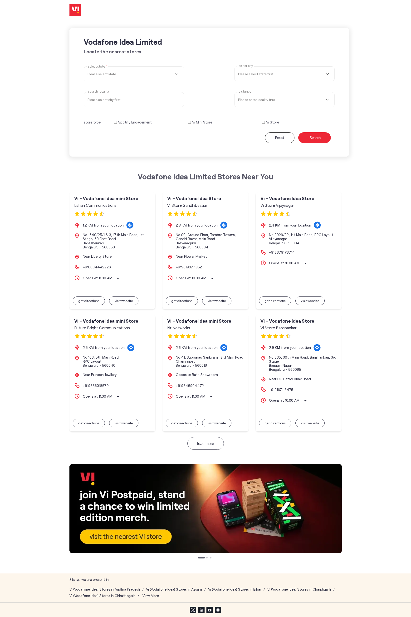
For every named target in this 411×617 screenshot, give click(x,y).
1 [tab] (199, 558)
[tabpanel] (205, 508)
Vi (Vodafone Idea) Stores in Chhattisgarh (102, 596)
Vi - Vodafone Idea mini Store (106, 198)
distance (245, 91)
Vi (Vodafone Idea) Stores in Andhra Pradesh (104, 589)
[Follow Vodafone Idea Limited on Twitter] (192, 609)
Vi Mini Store (202, 122)
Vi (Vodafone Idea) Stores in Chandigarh (299, 589)
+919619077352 (189, 267)
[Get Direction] (130, 225)
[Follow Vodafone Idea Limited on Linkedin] (201, 609)
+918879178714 (282, 252)
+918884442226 (97, 267)
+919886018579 (96, 385)
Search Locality (98, 91)
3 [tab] (211, 558)
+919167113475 (281, 389)
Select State (97, 66)
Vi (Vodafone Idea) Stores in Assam (174, 589)
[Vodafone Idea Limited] (75, 10)
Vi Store (272, 122)
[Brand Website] (217, 609)
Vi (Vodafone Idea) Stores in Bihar (234, 589)
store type (92, 122)
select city (246, 66)
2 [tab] (207, 558)
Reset (279, 137)
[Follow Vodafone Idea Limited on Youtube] (209, 609)
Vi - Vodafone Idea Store (194, 198)
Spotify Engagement (135, 122)
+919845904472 (190, 385)
